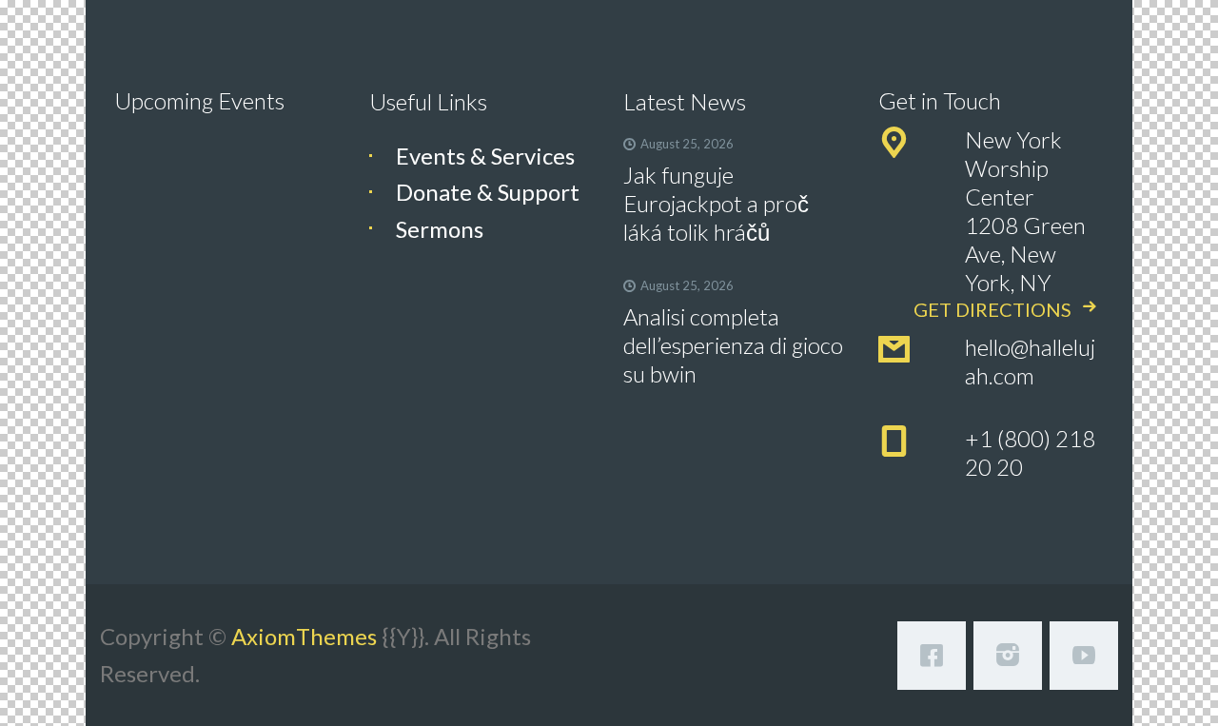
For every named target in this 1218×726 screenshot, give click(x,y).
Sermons (439, 229)
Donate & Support (488, 192)
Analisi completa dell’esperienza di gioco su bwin (733, 345)
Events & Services (485, 155)
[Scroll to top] (1153, 680)
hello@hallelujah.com (1030, 361)
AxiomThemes (304, 636)
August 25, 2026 (687, 143)
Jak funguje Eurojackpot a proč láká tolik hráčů (716, 203)
